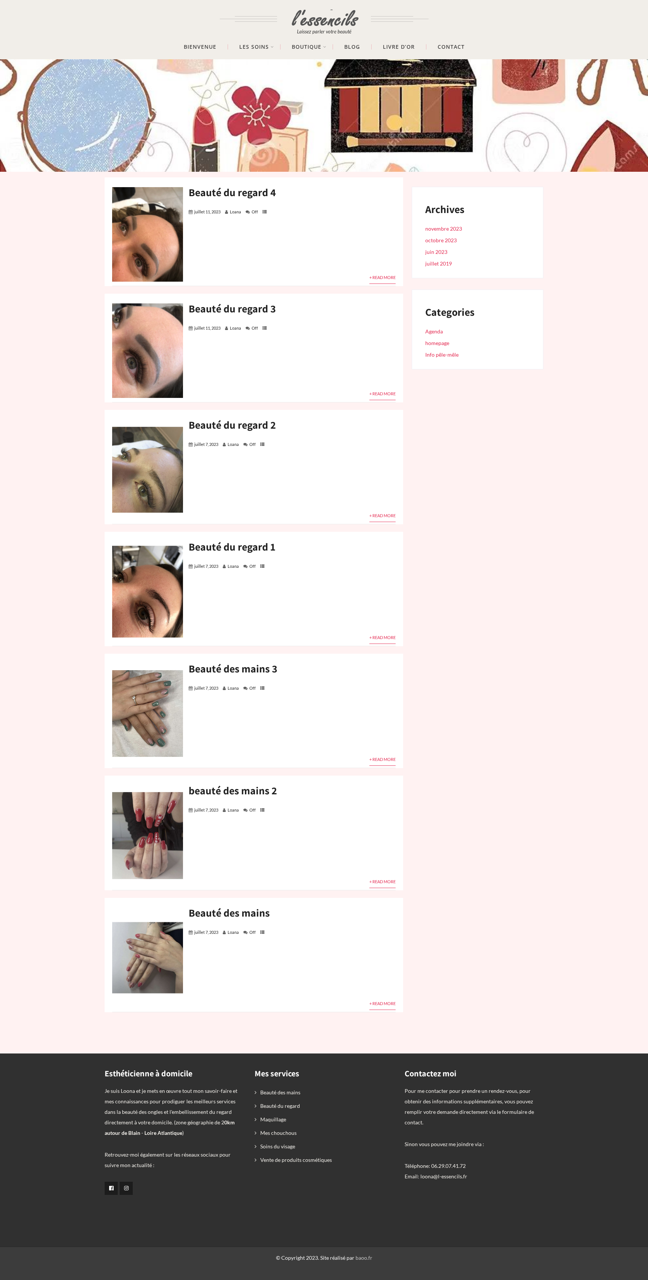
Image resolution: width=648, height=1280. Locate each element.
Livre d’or (399, 47)
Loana (235, 211)
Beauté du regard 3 (232, 308)
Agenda (434, 331)
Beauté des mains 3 (233, 668)
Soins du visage (277, 1146)
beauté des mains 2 (233, 790)
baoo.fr (364, 1257)
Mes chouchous (278, 1133)
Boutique (306, 47)
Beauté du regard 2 (232, 425)
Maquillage (273, 1119)
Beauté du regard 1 (232, 547)
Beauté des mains (229, 913)
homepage (437, 343)
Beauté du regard (280, 1106)
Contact (451, 47)
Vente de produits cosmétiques (296, 1160)
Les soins (254, 47)
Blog (352, 47)
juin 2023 (436, 252)
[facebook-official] (111, 1188)
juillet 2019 (438, 263)
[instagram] (126, 1188)
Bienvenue (200, 47)
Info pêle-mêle (442, 354)
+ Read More (382, 277)
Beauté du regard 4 (232, 192)
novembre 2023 (443, 228)
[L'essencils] (324, 14)
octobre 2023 (441, 240)
